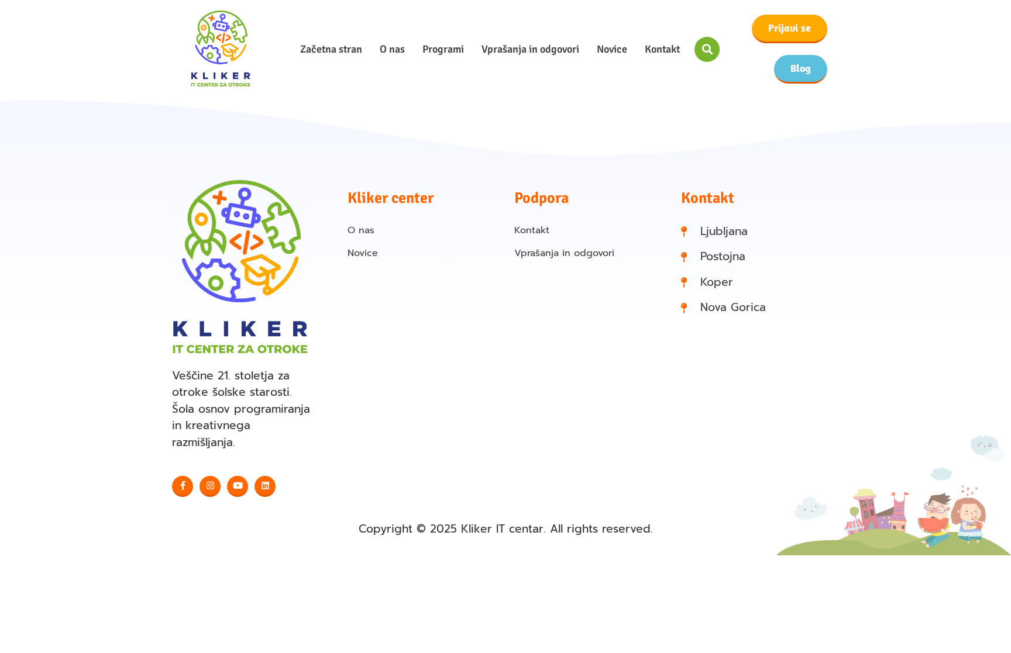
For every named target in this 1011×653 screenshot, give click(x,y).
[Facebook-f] (182, 486)
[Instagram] (210, 486)
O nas (392, 49)
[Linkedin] (265, 486)
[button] (707, 49)
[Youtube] (237, 486)
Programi (443, 49)
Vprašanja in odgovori (530, 49)
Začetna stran (331, 49)
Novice (612, 49)
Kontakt (662, 49)
